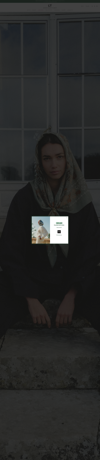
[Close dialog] (67, 218)
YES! (59, 231)
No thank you (59, 235)
